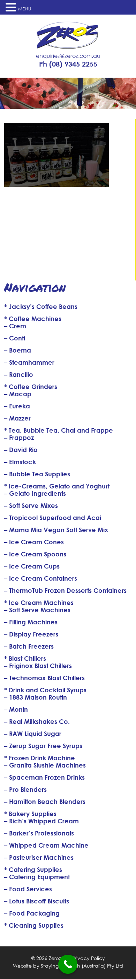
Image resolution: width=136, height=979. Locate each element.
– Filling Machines (31, 622)
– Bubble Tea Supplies (37, 474)
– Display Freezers (31, 634)
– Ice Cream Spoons (35, 554)
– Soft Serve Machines (37, 610)
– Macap (17, 394)
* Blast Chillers (25, 658)
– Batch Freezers (29, 646)
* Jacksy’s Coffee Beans (40, 306)
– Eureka (17, 406)
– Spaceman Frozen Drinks (44, 777)
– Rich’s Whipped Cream (41, 821)
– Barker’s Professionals (39, 833)
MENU (24, 9)
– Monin (16, 709)
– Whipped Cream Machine (46, 845)
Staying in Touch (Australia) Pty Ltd (82, 965)
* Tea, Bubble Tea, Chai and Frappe (58, 430)
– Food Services (28, 889)
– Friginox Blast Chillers (38, 665)
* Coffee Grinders (30, 386)
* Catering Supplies (33, 869)
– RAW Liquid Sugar (32, 733)
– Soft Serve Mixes (31, 505)
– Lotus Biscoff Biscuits (36, 901)
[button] (12, 7)
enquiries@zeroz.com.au (68, 56)
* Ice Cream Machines (39, 602)
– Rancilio (18, 374)
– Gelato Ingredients (35, 493)
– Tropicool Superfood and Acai (52, 517)
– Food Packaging (32, 913)
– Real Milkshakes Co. (37, 721)
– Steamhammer (29, 362)
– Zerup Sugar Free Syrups (43, 746)
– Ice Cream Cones (34, 542)
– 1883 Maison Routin (35, 697)
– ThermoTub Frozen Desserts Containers (65, 590)
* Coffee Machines (32, 318)
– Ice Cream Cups (32, 566)
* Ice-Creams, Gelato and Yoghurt (56, 486)
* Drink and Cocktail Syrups (45, 690)
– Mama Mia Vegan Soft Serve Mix (56, 530)
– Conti (14, 338)
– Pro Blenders (25, 789)
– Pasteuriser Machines (39, 857)
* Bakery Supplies (30, 813)
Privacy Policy (88, 958)
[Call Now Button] (67, 964)
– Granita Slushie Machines (45, 765)
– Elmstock (20, 462)
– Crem (15, 326)
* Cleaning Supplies (33, 925)
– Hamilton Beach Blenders (44, 801)
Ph (68, 64)
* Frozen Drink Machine (39, 758)
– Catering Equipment (37, 877)
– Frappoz (19, 437)
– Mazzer (17, 418)
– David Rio (21, 449)
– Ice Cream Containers (40, 578)
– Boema (17, 350)
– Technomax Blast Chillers (44, 678)
